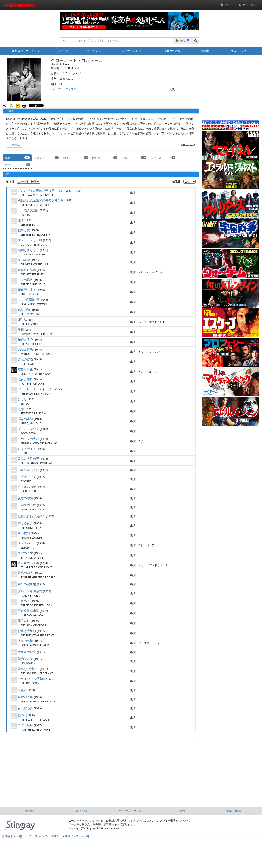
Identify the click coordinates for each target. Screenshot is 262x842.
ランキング (94, 50)
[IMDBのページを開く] (18, 105)
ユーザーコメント (133, 50)
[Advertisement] (230, 90)
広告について (80, 810)
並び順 (10, 181)
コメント (46, 157)
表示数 (176, 181)
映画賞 (205, 50)
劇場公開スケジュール (25, 50)
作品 (16, 157)
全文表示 (14, 144)
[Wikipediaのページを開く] (5, 105)
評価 (17, 164)
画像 (75, 157)
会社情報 (28, 810)
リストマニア (239, 50)
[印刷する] (24, 105)
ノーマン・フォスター (65, 89)
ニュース (63, 50)
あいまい (180, 40)
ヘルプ (227, 4)
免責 (182, 810)
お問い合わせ (233, 810)
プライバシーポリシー (131, 810)
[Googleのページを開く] (11, 105)
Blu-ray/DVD (173, 50)
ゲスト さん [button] (249, 4)
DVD (133, 157)
